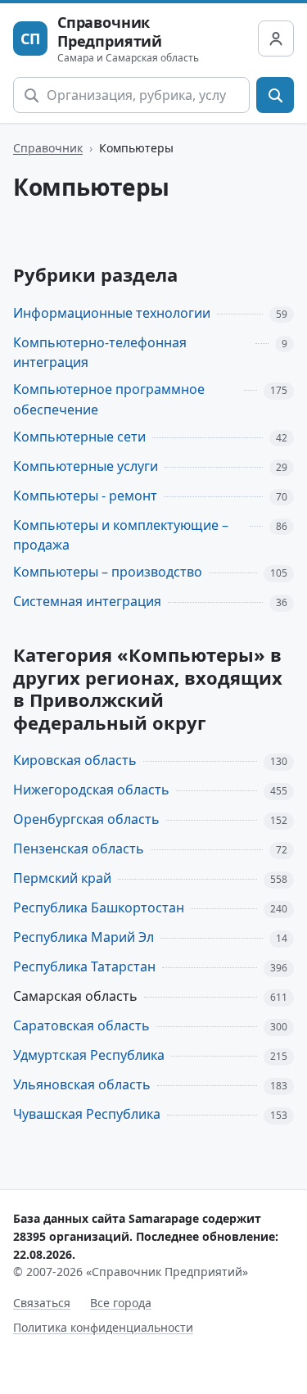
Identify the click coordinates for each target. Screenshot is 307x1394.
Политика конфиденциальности (103, 1327)
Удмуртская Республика (89, 1055)
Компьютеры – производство (107, 572)
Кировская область (75, 760)
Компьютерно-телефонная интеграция (100, 352)
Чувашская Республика (86, 1114)
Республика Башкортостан (98, 907)
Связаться (41, 1302)
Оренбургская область (86, 819)
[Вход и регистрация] (276, 38)
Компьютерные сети (79, 437)
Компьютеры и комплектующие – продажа (120, 535)
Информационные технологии (111, 313)
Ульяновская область (82, 1084)
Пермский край (62, 878)
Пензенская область (78, 849)
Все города (120, 1302)
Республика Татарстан (84, 966)
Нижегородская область (91, 790)
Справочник (48, 148)
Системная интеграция (87, 601)
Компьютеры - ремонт (85, 496)
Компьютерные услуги (85, 466)
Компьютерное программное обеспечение (109, 399)
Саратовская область (81, 1025)
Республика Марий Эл (83, 937)
